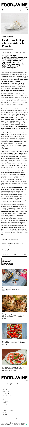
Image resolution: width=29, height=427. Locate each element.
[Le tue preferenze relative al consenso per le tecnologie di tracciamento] (26, 424)
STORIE (5, 403)
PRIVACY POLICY (8, 393)
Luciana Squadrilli (20, 52)
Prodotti (10, 36)
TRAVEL (5, 404)
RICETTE (5, 399)
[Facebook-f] (18, 10)
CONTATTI (6, 389)
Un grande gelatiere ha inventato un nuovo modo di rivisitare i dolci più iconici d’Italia (13, 316)
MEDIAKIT (6, 391)
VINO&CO (5, 401)
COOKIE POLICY (7, 395)
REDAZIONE (6, 388)
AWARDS (5, 409)
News (4, 36)
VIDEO (5, 412)
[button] (2, 10)
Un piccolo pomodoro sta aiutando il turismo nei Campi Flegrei (13, 342)
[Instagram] (20, 10)
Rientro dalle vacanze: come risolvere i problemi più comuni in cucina (14, 289)
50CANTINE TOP (7, 410)
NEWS (5, 414)
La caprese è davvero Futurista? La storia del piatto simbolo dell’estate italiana (14, 368)
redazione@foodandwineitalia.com (14, 384)
